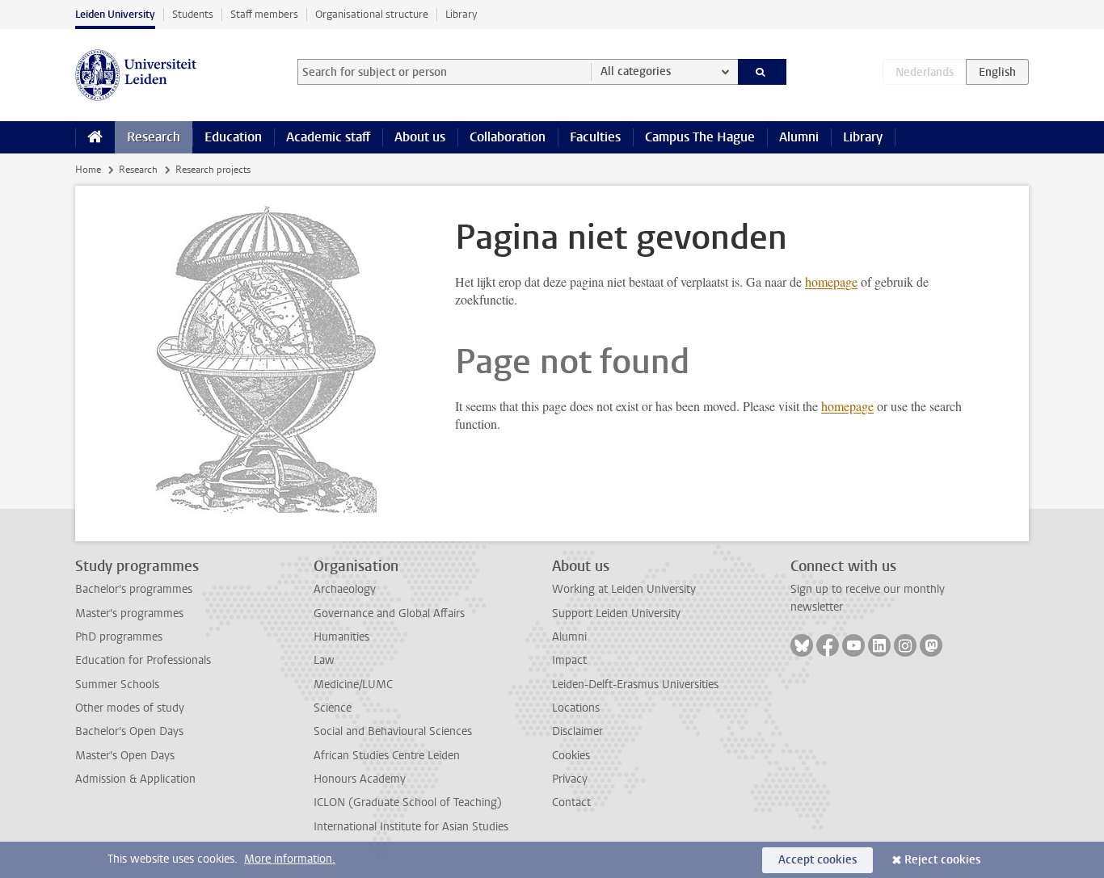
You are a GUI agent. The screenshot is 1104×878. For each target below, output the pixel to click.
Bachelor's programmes (133, 589)
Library (461, 14)
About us (419, 136)
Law (324, 660)
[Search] (762, 72)
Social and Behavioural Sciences (393, 731)
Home (88, 169)
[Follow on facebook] (827, 645)
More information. (289, 859)
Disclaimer (577, 731)
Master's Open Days (125, 755)
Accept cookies (817, 859)
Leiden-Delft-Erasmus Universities (635, 684)
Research (153, 136)
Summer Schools (117, 684)
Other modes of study (129, 708)
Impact (569, 660)
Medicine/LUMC (353, 684)
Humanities (341, 637)
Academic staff (328, 136)
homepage (831, 281)
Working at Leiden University (624, 589)
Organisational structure (371, 14)
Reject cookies (942, 859)
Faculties (595, 136)
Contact (571, 802)
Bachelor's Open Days (129, 731)
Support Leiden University (616, 613)
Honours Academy (360, 779)
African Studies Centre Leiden (387, 755)
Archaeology (345, 589)
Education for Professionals (143, 660)
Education (233, 136)
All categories (635, 71)
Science (333, 708)
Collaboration (508, 136)
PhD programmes (118, 637)
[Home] (95, 137)
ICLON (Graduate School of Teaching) (408, 802)
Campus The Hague (700, 136)
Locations (576, 708)
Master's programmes (129, 613)
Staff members (264, 14)
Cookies (571, 755)
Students (192, 14)
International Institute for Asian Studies (411, 826)
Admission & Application (135, 779)
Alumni (799, 136)
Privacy (570, 779)
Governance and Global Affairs (389, 613)
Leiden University (115, 14)
